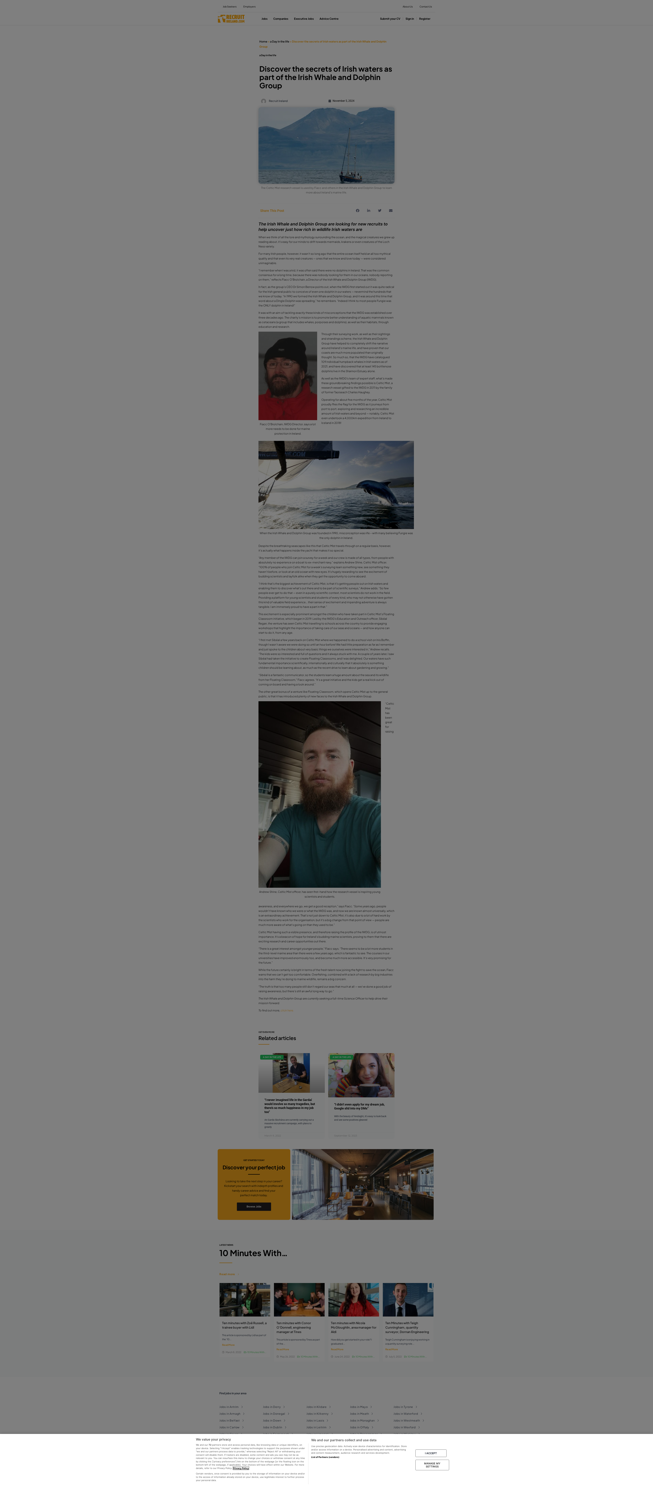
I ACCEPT (431, 1453)
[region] (326, 1460)
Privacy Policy (241, 1468)
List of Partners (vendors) (325, 1457)
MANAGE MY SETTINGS (432, 1465)
